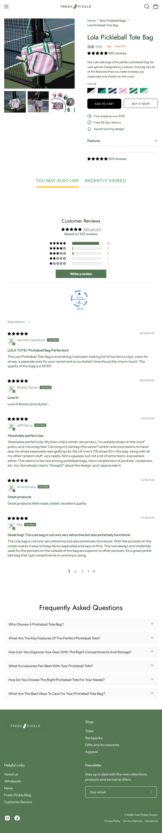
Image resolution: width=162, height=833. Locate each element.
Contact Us (151, 821)
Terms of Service (132, 821)
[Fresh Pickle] (81, 6)
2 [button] (76, 571)
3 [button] (82, 571)
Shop (89, 722)
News (8, 788)
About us (11, 774)
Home (91, 20)
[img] (18, 334)
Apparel (91, 752)
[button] (146, 6)
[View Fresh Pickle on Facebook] (17, 818)
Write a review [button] (81, 274)
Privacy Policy (112, 821)
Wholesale (12, 781)
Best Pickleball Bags (113, 20)
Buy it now (141, 104)
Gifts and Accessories (102, 745)
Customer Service (18, 802)
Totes (89, 731)
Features (93, 140)
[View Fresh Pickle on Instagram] (7, 818)
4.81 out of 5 (92, 229)
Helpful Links (14, 765)
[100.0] (79, 298)
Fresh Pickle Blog (17, 795)
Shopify (153, 814)
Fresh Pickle (141, 814)
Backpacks (94, 738)
